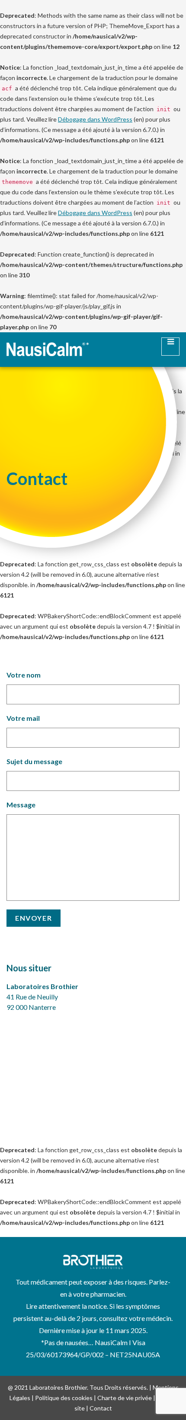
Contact (101, 1408)
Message (20, 804)
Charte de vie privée (124, 1397)
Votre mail (23, 718)
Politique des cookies (64, 1397)
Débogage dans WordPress (95, 119)
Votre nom (23, 675)
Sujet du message (34, 761)
